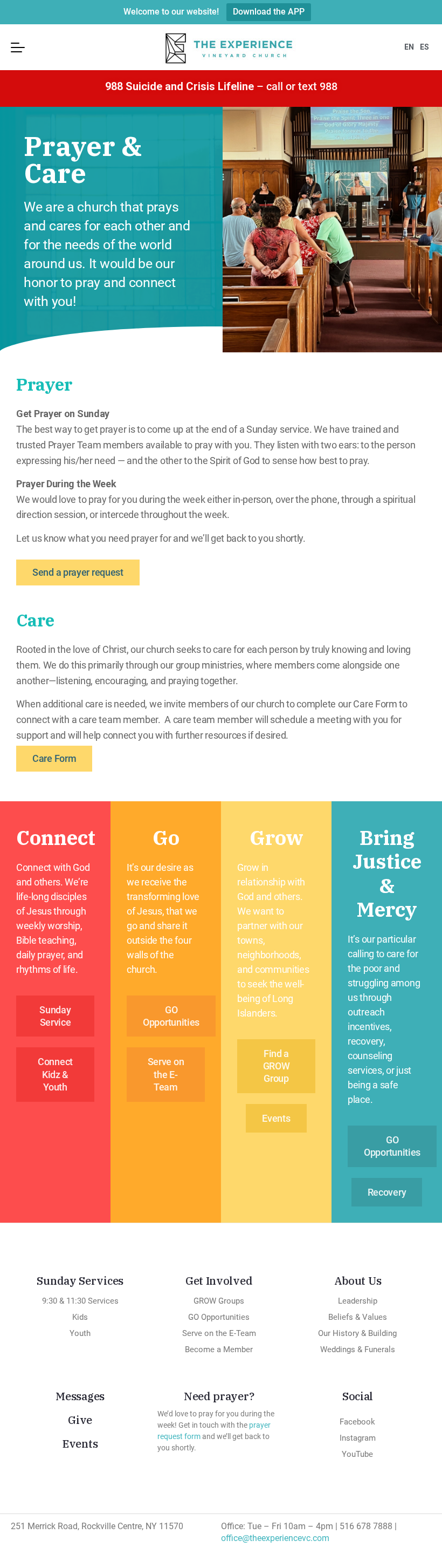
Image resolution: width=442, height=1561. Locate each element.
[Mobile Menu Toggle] (18, 47)
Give (80, 1420)
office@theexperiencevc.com (275, 1538)
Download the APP (269, 11)
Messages (80, 1396)
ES (424, 47)
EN (409, 47)
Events (80, 1443)
